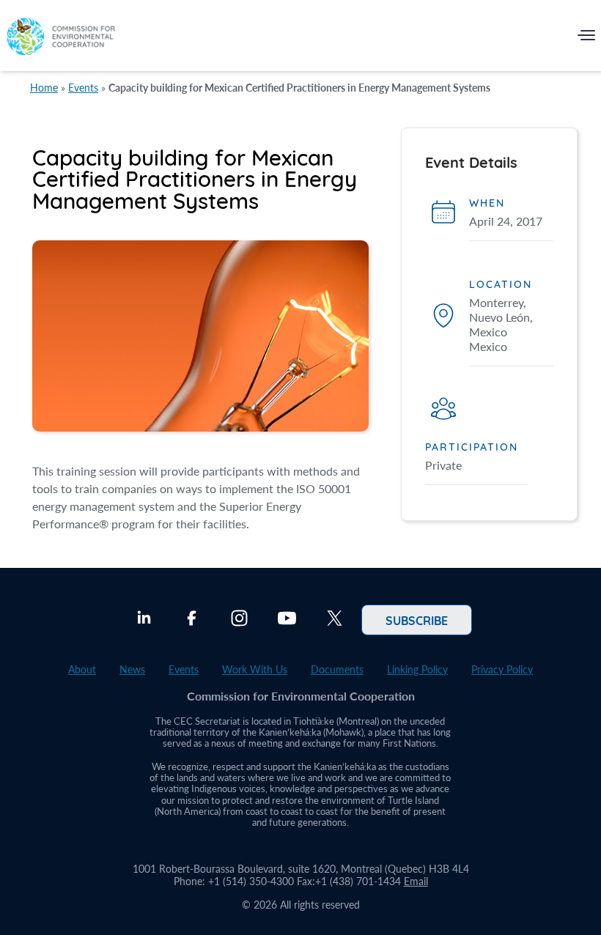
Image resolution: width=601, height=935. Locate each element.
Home (44, 88)
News (132, 669)
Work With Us (254, 669)
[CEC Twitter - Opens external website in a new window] (335, 620)
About (82, 669)
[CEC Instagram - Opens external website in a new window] (239, 620)
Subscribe (417, 620)
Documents (337, 669)
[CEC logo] (61, 38)
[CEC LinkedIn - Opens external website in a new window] (144, 620)
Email (416, 881)
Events (83, 88)
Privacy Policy (502, 669)
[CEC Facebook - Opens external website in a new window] (192, 620)
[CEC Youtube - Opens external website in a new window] (287, 620)
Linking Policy (417, 669)
